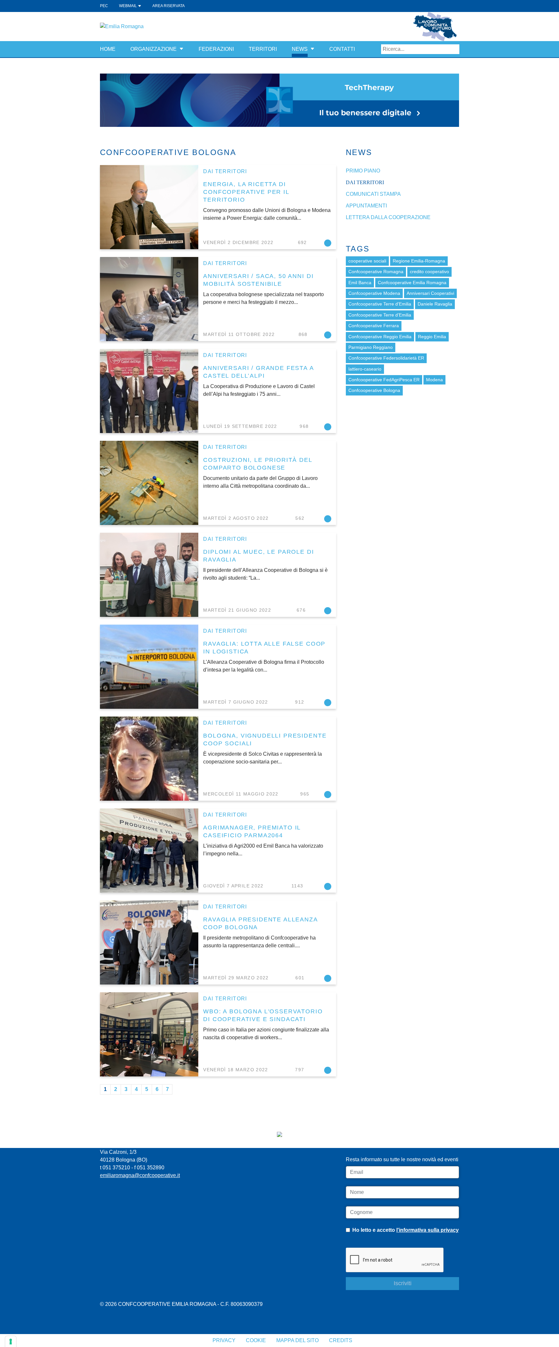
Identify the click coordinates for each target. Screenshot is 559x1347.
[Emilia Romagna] (122, 26)
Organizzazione (153, 49)
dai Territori (225, 171)
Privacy (224, 1340)
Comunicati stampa (373, 194)
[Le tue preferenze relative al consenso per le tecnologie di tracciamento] (10, 1341)
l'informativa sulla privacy (427, 1230)
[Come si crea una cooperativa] (279, 100)
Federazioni (216, 49)
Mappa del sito (297, 1340)
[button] (181, 49)
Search (454, 49)
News (300, 49)
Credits (340, 1340)
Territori (263, 49)
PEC (104, 6)
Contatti (342, 49)
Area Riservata (168, 6)
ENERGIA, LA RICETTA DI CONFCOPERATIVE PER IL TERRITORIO (246, 192)
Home (107, 49)
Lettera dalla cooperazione (388, 217)
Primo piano (363, 170)
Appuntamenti (366, 205)
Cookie (256, 1340)
